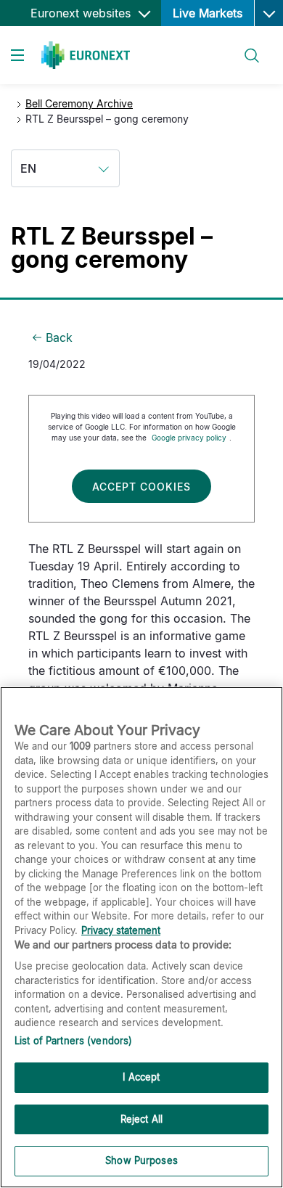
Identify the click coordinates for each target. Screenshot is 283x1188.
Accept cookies (141, 486)
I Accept (141, 1077)
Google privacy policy (189, 437)
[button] (268, 13)
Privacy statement (120, 930)
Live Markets (207, 13)
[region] (141, 937)
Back (59, 337)
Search (245, 46)
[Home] (85, 55)
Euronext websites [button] (82, 13)
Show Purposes (141, 1160)
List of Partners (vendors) (73, 1040)
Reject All (141, 1119)
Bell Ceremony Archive (79, 103)
